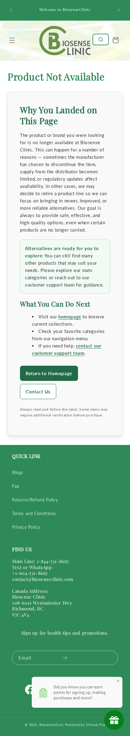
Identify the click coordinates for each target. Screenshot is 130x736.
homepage (69, 316)
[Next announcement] (118, 10)
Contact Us (38, 391)
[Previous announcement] (11, 10)
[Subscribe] (65, 658)
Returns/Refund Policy (35, 499)
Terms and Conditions (34, 513)
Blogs (17, 472)
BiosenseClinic (51, 725)
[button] (12, 40)
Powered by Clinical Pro (85, 725)
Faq (15, 486)
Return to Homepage (49, 373)
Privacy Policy (26, 527)
